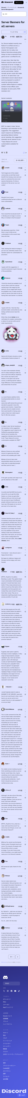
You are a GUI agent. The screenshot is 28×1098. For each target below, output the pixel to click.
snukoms (7, 604)
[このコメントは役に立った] (25, 167)
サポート (5, 1032)
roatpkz (7, 302)
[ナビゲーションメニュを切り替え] (26, 2)
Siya (6, 818)
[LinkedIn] (6, 152)
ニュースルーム (7, 1024)
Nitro (4, 1002)
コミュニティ (7, 1046)
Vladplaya (8, 243)
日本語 (7, 983)
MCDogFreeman (9, 906)
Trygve (7, 225)
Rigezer (7, 646)
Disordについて (7, 1016)
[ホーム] (7, 2)
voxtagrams (8, 547)
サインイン (3, 962)
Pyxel (6, 192)
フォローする (14, 32)
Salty (6, 486)
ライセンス (6, 1076)
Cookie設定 (6, 1068)
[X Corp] (4, 152)
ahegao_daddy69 (10, 365)
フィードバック (12, 7)
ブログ (5, 1038)
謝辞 (4, 1073)
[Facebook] (2, 152)
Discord (3, 7)
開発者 (5, 1049)
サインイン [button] (19, 2)
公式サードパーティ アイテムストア (13, 1054)
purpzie (7, 167)
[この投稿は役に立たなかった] (25, 42)
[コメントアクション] (25, 175)
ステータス (6, 1004)
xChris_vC (8, 790)
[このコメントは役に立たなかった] (25, 172)
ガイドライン (7, 1071)
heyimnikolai (8, 261)
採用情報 (5, 1018)
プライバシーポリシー (9, 1065)
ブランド (5, 1021)
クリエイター (7, 1043)
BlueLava (7, 278)
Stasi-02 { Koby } (9, 513)
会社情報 (5, 1079)
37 (26, 152)
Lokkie (7, 351)
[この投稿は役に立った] (25, 37)
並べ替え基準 (20, 160)
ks (5, 36)
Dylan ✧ (7, 763)
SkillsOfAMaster (9, 709)
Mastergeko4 (8, 472)
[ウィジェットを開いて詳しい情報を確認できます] (21, 1095)
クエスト (5, 1051)
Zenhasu (7, 927)
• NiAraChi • (8, 687)
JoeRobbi (7, 208)
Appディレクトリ (8, 1007)
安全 (4, 1035)
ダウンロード (7, 999)
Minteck (7, 875)
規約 (4, 1063)
